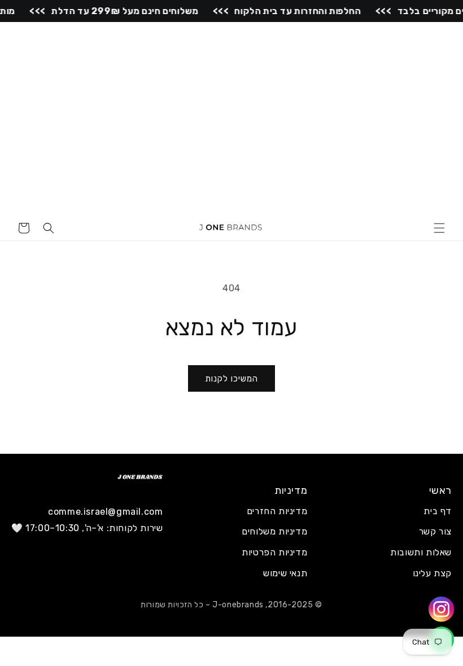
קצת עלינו (432, 573)
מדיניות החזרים (277, 511)
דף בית (437, 511)
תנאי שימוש (285, 573)
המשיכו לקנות (231, 379)
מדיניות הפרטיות (274, 552)
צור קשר (435, 531)
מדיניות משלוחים (274, 531)
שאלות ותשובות (421, 552)
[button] (439, 228)
